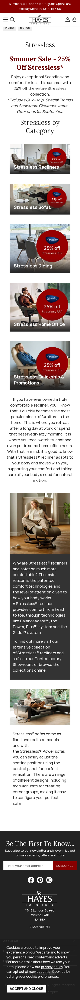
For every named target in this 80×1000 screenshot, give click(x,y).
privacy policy (52, 966)
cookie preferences (42, 976)
